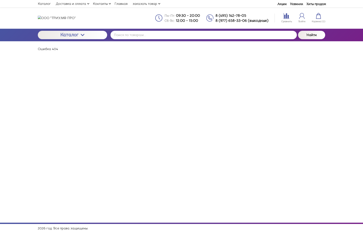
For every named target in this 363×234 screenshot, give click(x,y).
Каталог (69, 34)
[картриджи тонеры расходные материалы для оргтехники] (72, 18)
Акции (282, 4)
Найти (311, 35)
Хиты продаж (316, 4)
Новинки (296, 4)
